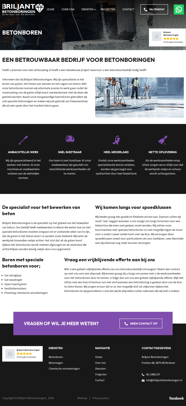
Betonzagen (56, 363)
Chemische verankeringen (64, 369)
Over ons (100, 363)
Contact (99, 380)
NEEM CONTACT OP (143, 323)
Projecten (101, 375)
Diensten (100, 369)
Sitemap (82, 398)
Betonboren (56, 357)
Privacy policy (100, 398)
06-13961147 (156, 9)
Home (98, 357)
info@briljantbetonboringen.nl (164, 380)
